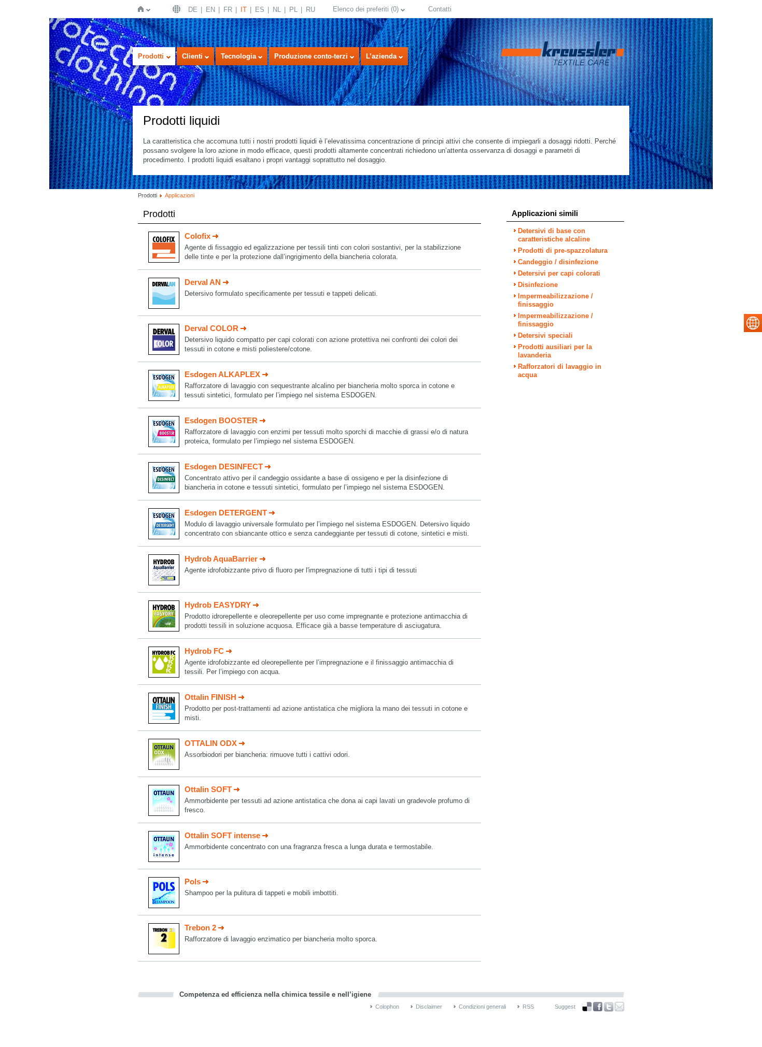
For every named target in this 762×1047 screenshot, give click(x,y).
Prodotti (151, 56)
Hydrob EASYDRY (218, 604)
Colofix (197, 236)
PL (293, 9)
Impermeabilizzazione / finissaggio (555, 300)
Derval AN (203, 282)
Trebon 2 (200, 927)
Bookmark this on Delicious (587, 1006)
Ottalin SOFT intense (222, 835)
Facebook (597, 1007)
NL (277, 9)
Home (142, 9)
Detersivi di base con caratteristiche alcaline (554, 235)
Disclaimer (429, 1006)
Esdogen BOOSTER (221, 420)
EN (210, 9)
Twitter (608, 1007)
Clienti (192, 56)
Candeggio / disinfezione (558, 262)
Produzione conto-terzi (311, 56)
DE (192, 9)
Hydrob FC (204, 651)
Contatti (439, 9)
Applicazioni (179, 195)
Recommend (619, 1006)
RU (310, 9)
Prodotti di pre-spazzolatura (563, 250)
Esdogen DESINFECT (224, 466)
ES (259, 9)
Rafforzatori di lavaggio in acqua (559, 371)
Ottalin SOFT (208, 789)
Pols (193, 881)
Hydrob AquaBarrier (221, 558)
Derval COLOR (211, 328)
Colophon (387, 1006)
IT (244, 9)
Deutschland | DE (178, 9)
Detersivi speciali (545, 335)
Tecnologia (238, 56)
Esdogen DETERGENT (226, 512)
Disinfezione (538, 285)
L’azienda (381, 56)
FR (227, 9)
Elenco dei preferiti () (366, 9)
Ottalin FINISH (210, 697)
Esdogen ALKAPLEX (222, 374)
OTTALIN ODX (211, 743)
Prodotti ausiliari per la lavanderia (555, 351)
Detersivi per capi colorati (559, 273)
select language (753, 323)
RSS (528, 1006)
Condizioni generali (482, 1006)
